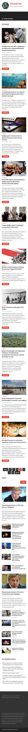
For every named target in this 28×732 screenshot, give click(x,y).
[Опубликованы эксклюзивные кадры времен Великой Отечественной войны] (14, 169)
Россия (3, 503)
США (3, 590)
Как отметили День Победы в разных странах (17, 633)
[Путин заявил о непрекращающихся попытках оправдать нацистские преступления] (6, 559)
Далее (17, 472)
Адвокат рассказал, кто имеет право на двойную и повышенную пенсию (19, 641)
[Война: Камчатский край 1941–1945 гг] (14, 297)
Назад (5, 469)
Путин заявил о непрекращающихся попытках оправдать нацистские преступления (18, 557)
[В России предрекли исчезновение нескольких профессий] (6, 570)
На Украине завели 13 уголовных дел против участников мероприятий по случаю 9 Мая (14, 677)
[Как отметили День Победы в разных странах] (6, 636)
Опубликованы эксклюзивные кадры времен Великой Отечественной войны (13, 181)
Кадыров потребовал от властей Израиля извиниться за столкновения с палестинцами (18, 535)
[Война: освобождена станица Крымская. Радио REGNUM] (14, 257)
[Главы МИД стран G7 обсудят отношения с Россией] (14, 215)
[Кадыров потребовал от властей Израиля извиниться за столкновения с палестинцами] (6, 537)
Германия (4, 44)
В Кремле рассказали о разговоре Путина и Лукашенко (18, 525)
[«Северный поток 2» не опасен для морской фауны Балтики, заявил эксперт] (14, 82)
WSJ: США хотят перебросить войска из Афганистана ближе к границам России (18, 613)
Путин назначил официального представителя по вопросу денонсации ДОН (19, 546)
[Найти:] (14, 482)
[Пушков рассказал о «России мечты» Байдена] (14, 502)
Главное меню (8, 18)
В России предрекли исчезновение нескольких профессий (18, 567)
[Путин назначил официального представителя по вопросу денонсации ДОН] (6, 548)
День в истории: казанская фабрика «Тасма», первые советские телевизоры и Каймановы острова (13, 668)
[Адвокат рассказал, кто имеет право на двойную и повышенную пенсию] (6, 645)
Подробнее (5, 68)
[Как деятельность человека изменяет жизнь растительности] (14, 430)
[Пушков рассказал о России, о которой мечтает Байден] (14, 588)
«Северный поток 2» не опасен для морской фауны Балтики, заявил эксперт (13, 94)
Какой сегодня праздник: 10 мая (11, 673)
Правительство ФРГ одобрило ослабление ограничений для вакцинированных (13, 48)
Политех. (16, 3)
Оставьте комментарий (7, 52)
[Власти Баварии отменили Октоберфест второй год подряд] (14, 388)
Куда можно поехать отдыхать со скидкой (18, 648)
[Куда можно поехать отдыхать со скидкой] (6, 653)
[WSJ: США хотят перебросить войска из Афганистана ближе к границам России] (6, 616)
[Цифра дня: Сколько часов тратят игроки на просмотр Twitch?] (14, 125)
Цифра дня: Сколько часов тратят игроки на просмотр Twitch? (12, 138)
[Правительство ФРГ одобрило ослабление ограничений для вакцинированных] (14, 36)
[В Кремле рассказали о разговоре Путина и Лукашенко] (6, 529)
